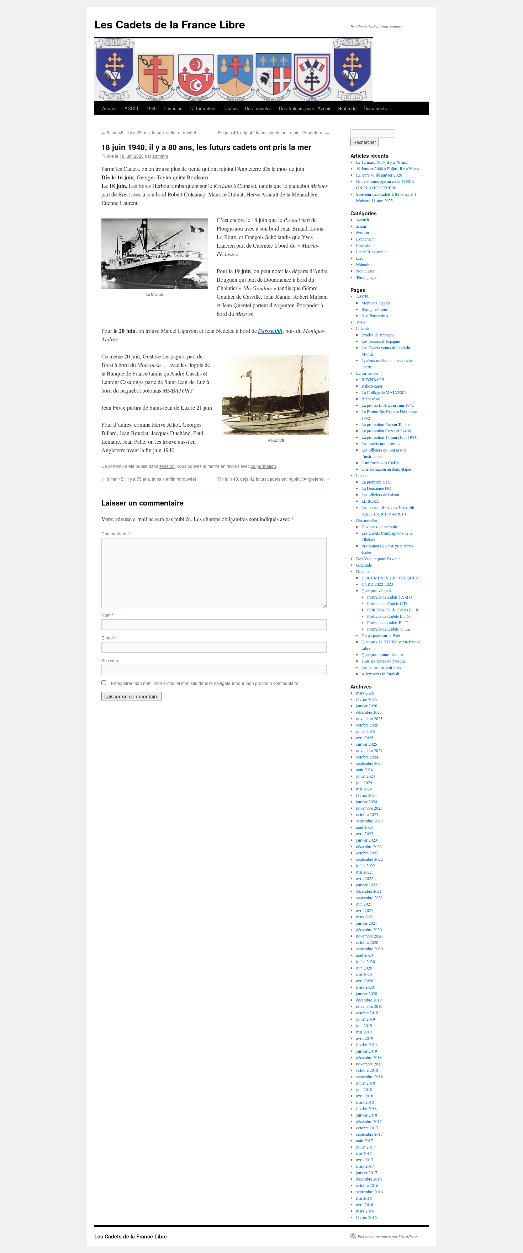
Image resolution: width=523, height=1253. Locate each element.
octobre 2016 (367, 1185)
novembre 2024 (369, 750)
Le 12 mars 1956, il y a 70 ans (381, 162)
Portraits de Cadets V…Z (388, 629)
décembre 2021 (369, 891)
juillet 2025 (365, 731)
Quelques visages (376, 590)
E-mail (109, 637)
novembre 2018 (369, 1063)
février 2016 (366, 1217)
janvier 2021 (366, 923)
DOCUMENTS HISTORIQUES (389, 577)
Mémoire (363, 264)
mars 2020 (365, 987)
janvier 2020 (366, 993)
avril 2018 (364, 1095)
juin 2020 (364, 968)
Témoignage (366, 277)
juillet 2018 (365, 1083)
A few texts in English (380, 673)
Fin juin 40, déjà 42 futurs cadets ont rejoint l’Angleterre (273, 132)
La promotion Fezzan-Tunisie (385, 424)
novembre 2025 (369, 718)
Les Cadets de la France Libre (169, 24)
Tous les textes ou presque (383, 661)
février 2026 (366, 699)
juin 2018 (364, 1089)
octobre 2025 (367, 725)
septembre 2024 (369, 763)
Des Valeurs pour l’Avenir (305, 108)
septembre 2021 (369, 897)
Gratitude (347, 108)
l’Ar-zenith (270, 331)
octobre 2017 (367, 1127)
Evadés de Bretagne (378, 334)
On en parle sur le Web (380, 635)
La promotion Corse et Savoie (386, 430)
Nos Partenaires (374, 315)
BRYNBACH (373, 379)
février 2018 (366, 1108)
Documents (375, 108)
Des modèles (258, 108)
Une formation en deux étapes (386, 469)
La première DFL (376, 482)
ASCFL (132, 108)
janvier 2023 (366, 840)
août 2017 (364, 1140)
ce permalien (263, 466)
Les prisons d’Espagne (380, 341)
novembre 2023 (369, 808)
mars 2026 (365, 693)
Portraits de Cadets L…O (388, 616)
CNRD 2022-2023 (377, 584)
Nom (107, 615)
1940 (152, 108)
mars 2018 (365, 1102)
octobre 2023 (367, 814)
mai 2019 (364, 1032)
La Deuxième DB (376, 488)
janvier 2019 (366, 1051)
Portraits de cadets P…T (387, 622)
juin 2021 (364, 904)
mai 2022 (364, 872)
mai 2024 (364, 789)
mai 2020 (364, 974)
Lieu (360, 258)
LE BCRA (370, 501)
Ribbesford (370, 398)
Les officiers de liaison (380, 494)
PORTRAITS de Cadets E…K (393, 609)
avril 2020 (364, 980)
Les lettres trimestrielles (381, 667)
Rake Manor (371, 386)
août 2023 (364, 827)
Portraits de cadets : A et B (389, 597)
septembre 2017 (369, 1134)
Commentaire (116, 533)
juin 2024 (364, 782)
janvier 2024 (366, 801)
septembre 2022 (369, 859)
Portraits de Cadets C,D (387, 603)
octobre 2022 (367, 852)
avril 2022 (364, 878)
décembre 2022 (369, 846)
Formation (365, 245)
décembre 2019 (369, 1000)
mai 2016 (364, 1198)
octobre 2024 (367, 757)
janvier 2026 (366, 705)
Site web (109, 660)
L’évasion (173, 108)
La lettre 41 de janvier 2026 (379, 175)
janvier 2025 (366, 744)
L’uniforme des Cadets (380, 462)
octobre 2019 (367, 1012)
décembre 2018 (369, 1057)
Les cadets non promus (380, 443)
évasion (167, 466)
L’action (230, 108)
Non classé (365, 271)
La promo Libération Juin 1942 (387, 405)
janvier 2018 (366, 1115)
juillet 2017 (365, 1147)
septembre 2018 (369, 1076)
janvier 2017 (366, 1172)
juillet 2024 (365, 776)
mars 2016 (365, 1211)
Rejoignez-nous (374, 309)
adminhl (160, 156)
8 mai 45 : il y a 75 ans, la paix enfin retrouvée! (148, 132)
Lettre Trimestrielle (371, 251)
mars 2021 (365, 916)
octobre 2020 (367, 942)
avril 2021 (364, 910)
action (361, 226)
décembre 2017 (369, 1121)
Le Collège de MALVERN (384, 392)
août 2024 (364, 769)
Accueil (109, 108)
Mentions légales (375, 303)
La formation (202, 108)
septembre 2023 (369, 820)
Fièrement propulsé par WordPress (388, 1236)
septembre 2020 (369, 948)
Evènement (365, 239)
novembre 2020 (369, 936)
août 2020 (364, 955)
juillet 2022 (365, 865)
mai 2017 (364, 1153)
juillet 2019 (365, 1019)
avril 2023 (364, 833)
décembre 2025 (369, 712)
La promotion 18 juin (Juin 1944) (389, 437)
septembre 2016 (369, 1191)
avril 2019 (364, 1038)
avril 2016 (364, 1204)
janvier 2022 (366, 884)
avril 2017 (364, 1159)
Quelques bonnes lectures (383, 654)
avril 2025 (364, 737)
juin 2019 (364, 1025)
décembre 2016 (369, 1179)
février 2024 (366, 795)
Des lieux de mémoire (379, 526)
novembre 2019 (369, 1006)
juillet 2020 (365, 961)
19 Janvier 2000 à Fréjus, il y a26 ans (387, 168)
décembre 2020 (369, 929)
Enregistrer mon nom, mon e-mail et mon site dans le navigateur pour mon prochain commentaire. (205, 683)
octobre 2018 (367, 1070)
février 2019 (366, 1044)
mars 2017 (365, 1166)
